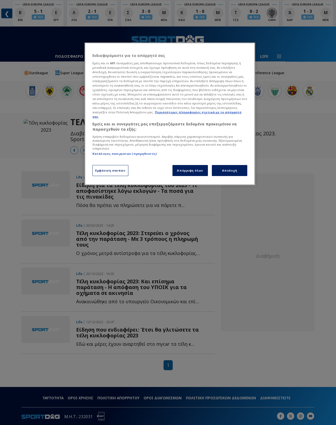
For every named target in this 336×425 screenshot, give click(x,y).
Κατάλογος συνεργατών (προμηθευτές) (124, 154)
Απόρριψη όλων (190, 170)
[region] (170, 113)
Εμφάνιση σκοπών (110, 170)
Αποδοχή (229, 170)
